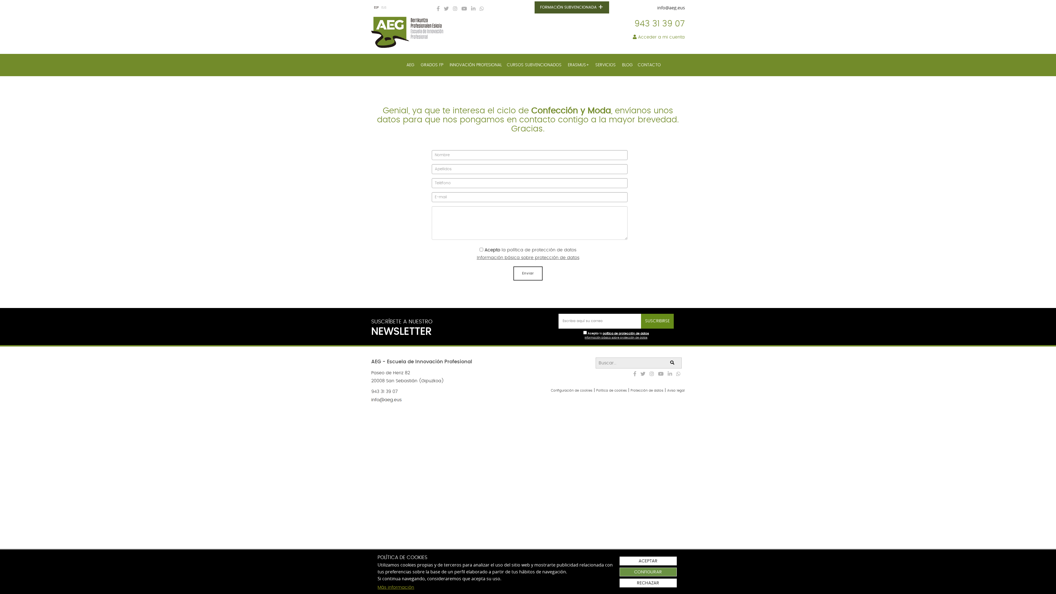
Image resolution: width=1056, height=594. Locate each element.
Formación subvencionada (572, 7)
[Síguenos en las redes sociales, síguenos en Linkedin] (471, 9)
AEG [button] (411, 65)
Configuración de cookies (571, 390)
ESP (376, 7)
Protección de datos (647, 390)
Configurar (648, 572)
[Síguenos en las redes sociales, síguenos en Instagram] (453, 9)
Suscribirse (657, 321)
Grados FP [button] (433, 65)
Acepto (492, 250)
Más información (396, 587)
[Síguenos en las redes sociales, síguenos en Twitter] (445, 9)
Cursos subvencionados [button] (535, 65)
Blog (627, 65)
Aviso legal (676, 390)
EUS (383, 7)
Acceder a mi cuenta (661, 37)
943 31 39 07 (659, 24)
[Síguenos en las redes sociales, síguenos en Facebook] (437, 9)
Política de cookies (611, 390)
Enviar (528, 273)
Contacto (649, 65)
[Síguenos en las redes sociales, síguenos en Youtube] (463, 9)
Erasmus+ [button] (579, 65)
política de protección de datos (541, 250)
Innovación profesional (476, 65)
